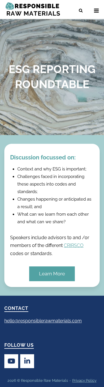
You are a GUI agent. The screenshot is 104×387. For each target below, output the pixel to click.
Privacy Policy (84, 380)
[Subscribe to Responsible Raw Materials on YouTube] (11, 361)
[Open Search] (80, 10)
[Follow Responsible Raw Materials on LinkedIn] (27, 361)
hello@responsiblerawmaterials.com (43, 321)
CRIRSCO (73, 245)
